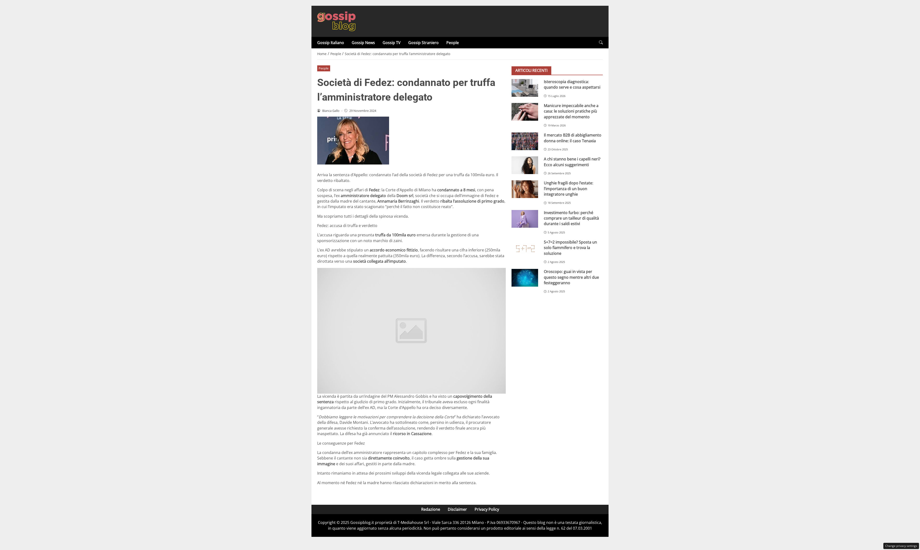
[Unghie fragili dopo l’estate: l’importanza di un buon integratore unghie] (525, 189)
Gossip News (363, 42)
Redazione (430, 509)
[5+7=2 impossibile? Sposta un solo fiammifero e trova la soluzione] (525, 248)
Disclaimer (457, 509)
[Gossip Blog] (336, 20)
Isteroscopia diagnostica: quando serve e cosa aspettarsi (572, 84)
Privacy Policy (487, 509)
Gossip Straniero (423, 42)
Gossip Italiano (330, 42)
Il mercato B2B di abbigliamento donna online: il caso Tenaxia (572, 137)
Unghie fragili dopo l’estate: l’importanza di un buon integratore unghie (568, 188)
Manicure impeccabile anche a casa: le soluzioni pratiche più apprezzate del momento (571, 111)
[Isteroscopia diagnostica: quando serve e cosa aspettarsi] (525, 88)
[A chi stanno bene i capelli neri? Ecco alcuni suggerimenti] (525, 165)
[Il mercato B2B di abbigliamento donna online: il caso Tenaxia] (525, 141)
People (452, 42)
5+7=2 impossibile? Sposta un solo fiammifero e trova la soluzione (570, 247)
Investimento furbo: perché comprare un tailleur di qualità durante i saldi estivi (571, 218)
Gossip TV (392, 42)
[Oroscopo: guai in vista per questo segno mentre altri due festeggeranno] (525, 278)
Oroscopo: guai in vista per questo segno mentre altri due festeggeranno (571, 277)
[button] (601, 42)
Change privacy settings (901, 546)
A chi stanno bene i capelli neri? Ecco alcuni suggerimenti (572, 161)
